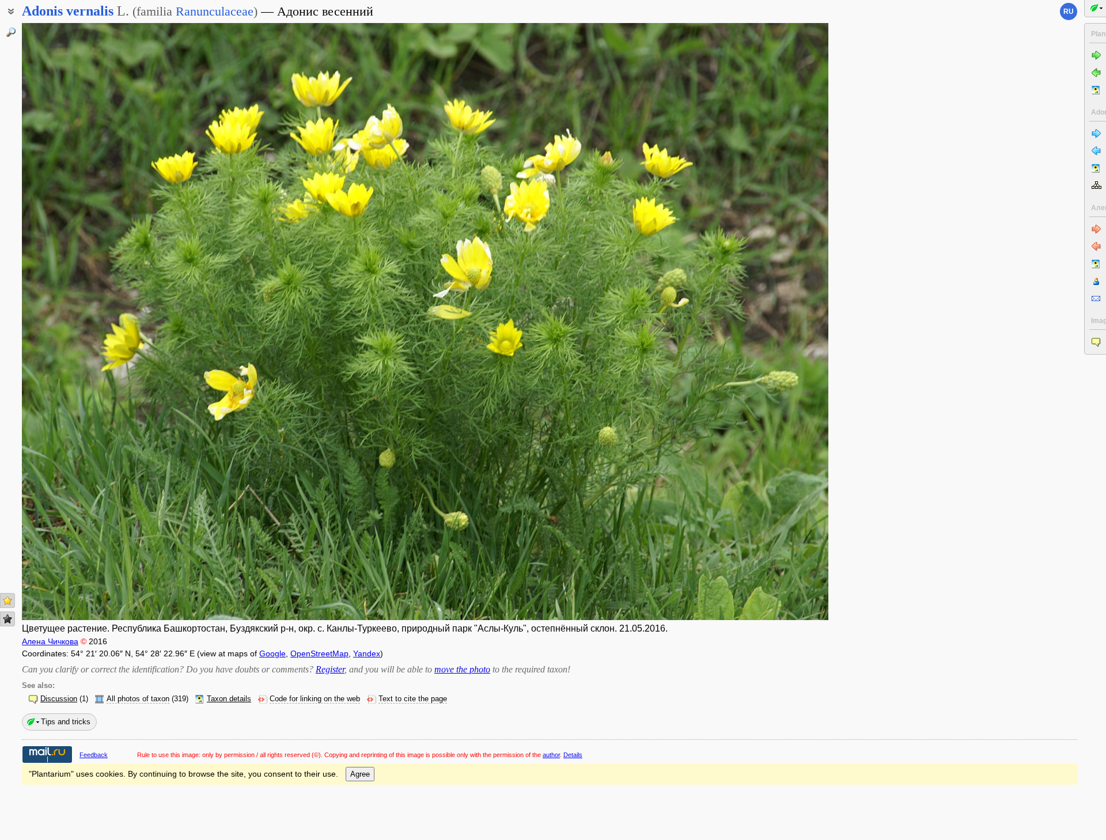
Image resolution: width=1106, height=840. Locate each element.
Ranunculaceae (214, 11)
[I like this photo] (7, 600)
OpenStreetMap (319, 653)
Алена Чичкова (50, 641)
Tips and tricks (65, 721)
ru (1068, 11)
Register (330, 669)
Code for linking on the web (315, 699)
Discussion (58, 699)
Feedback (93, 754)
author (551, 754)
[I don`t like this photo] (7, 618)
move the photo (462, 669)
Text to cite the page (412, 699)
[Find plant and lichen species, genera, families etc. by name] (11, 32)
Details (572, 754)
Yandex (366, 653)
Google (272, 653)
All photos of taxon (138, 699)
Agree (360, 774)
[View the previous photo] (105, 321)
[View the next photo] (744, 321)
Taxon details (229, 699)
